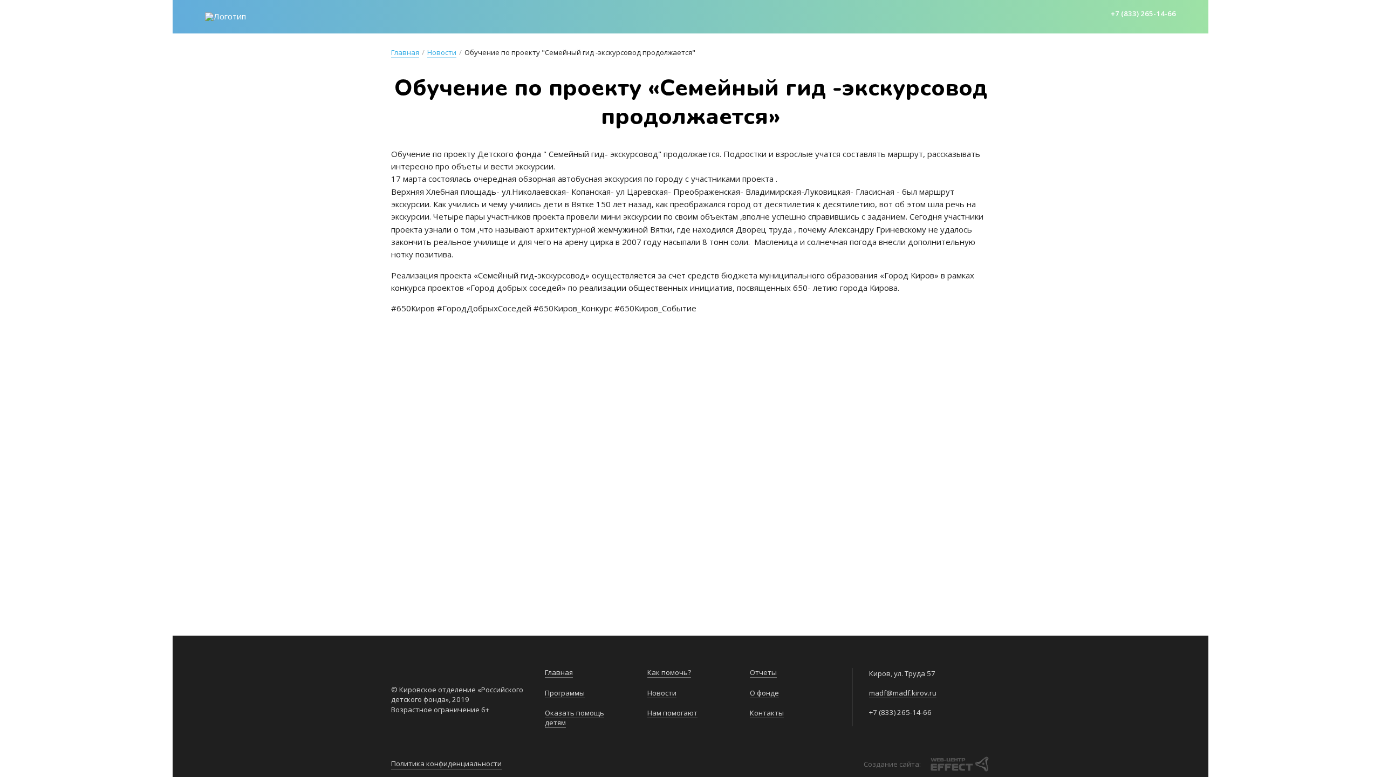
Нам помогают (769, 16)
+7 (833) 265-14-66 (1143, 13)
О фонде (881, 16)
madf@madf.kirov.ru (902, 693)
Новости (702, 16)
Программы (454, 16)
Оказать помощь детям (546, 16)
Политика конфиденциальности (446, 763)
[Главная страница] (225, 16)
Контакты (936, 16)
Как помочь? (641, 16)
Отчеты (833, 16)
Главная (396, 16)
